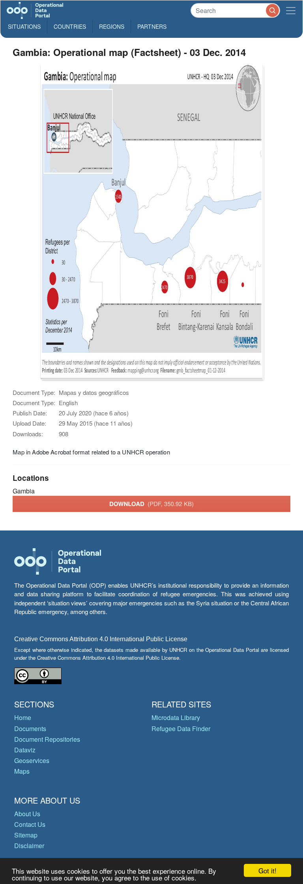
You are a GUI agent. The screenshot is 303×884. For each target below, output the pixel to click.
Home (22, 717)
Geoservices (31, 760)
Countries (70, 26)
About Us (27, 813)
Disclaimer (29, 845)
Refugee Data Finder (181, 728)
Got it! (267, 870)
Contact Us (29, 824)
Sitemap (25, 834)
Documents (30, 728)
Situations (24, 26)
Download (151, 503)
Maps (22, 771)
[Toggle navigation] (290, 10)
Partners (151, 26)
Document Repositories (47, 739)
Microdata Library (176, 717)
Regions (111, 26)
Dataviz (25, 749)
